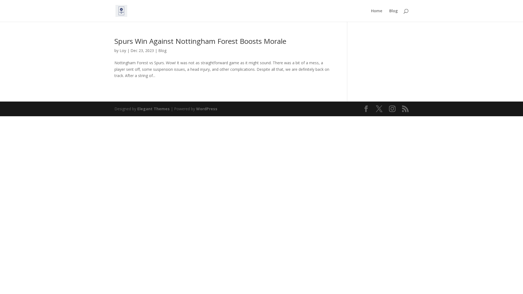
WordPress (206, 108)
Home (376, 11)
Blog (393, 11)
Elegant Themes (153, 108)
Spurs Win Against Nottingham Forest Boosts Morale (200, 41)
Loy (123, 50)
